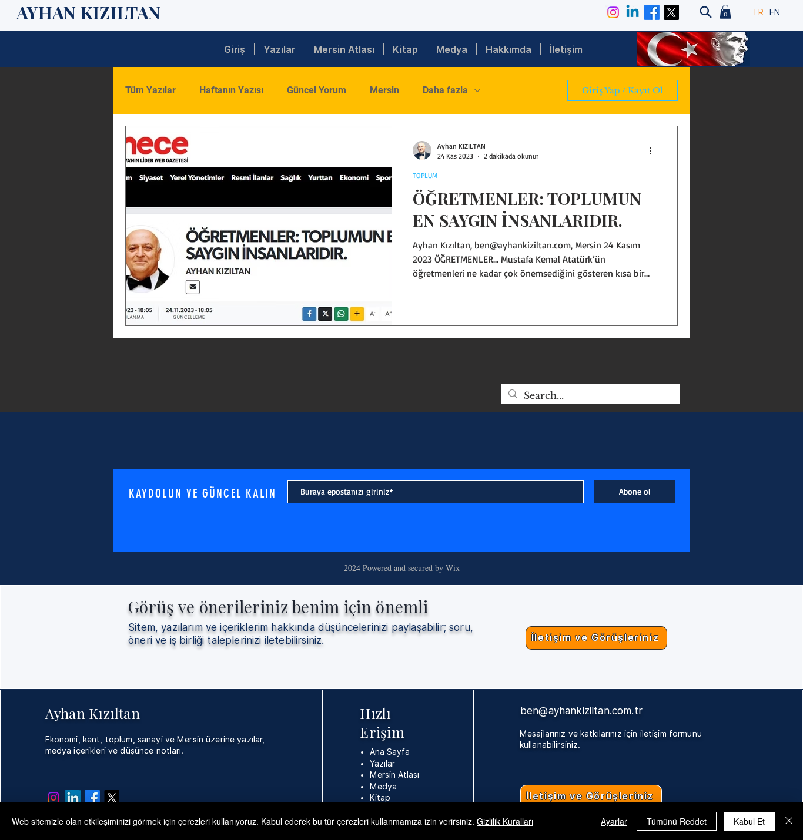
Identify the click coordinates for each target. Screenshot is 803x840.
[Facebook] (652, 12)
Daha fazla (445, 90)
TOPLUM (425, 175)
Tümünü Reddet (677, 821)
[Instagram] (613, 12)
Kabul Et (749, 821)
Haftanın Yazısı (231, 90)
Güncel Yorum (316, 90)
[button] (725, 12)
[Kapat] (789, 821)
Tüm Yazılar (150, 90)
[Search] (705, 12)
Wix (453, 567)
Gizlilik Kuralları (505, 821)
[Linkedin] (632, 12)
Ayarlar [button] (614, 821)
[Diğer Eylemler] (654, 150)
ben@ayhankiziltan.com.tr (581, 711)
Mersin (384, 90)
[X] (671, 12)
